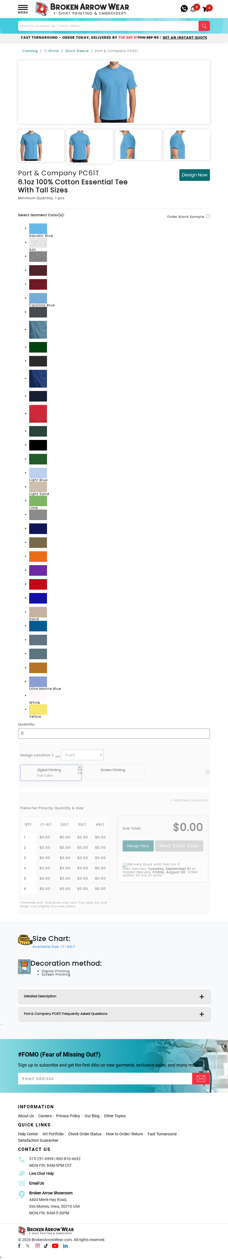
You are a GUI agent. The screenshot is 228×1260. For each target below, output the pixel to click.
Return (137, 1134)
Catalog (30, 50)
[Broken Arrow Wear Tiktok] (46, 1245)
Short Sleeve (77, 50)
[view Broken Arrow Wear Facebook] (19, 1245)
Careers (45, 1116)
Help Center (28, 1134)
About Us (26, 1116)
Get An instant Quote (185, 37)
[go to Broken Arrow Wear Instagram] (37, 1245)
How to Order (117, 1134)
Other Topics (115, 1116)
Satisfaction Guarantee (38, 1140)
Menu (23, 12)
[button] (193, 9)
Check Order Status (84, 1134)
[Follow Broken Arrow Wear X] (28, 1245)
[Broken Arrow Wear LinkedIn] (65, 1245)
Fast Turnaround (162, 1134)
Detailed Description (40, 996)
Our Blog (92, 1116)
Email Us (36, 1183)
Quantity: (27, 724)
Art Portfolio (53, 1134)
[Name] (201, 1078)
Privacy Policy (68, 1116)
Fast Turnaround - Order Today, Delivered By (90, 37)
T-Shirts (51, 50)
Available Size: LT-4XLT (54, 946)
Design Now (194, 175)
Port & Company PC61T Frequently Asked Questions (65, 1013)
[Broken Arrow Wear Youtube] (55, 1245)
